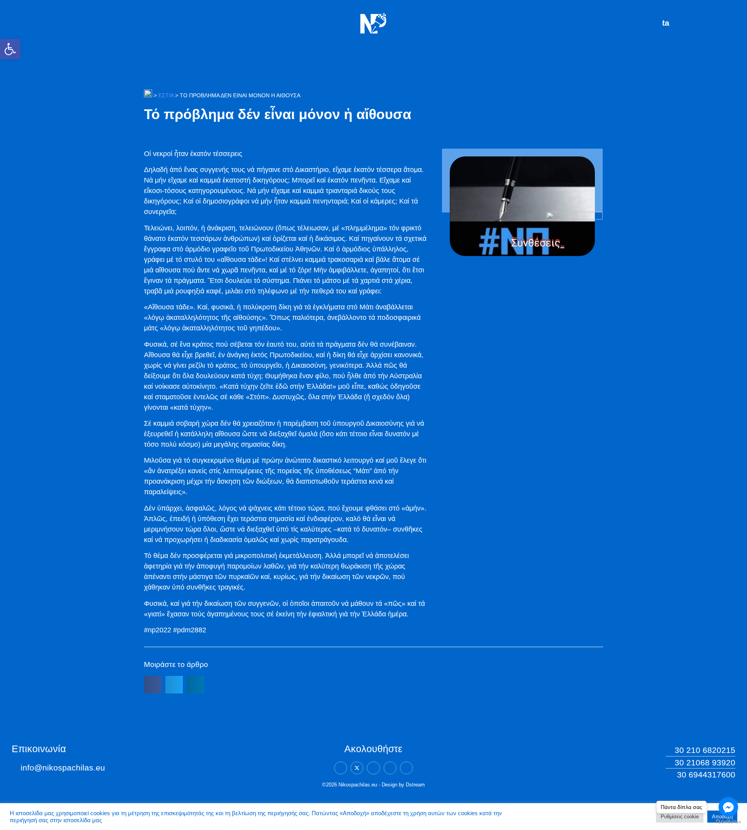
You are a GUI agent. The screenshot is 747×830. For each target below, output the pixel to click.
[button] (10, 49)
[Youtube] (406, 768)
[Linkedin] (373, 768)
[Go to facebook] (728, 807)
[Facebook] (340, 768)
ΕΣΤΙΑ (166, 95)
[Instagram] (390, 768)
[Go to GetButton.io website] (728, 822)
